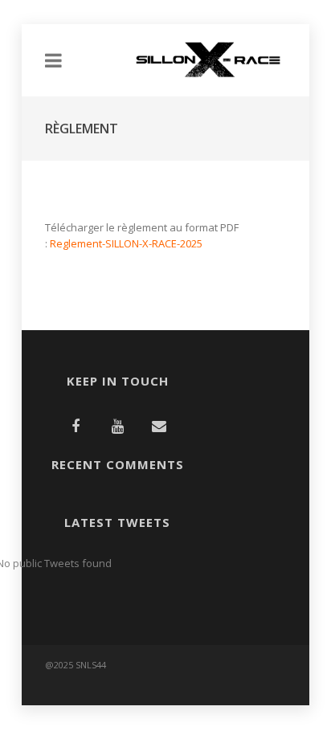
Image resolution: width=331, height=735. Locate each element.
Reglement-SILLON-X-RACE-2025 (126, 243)
